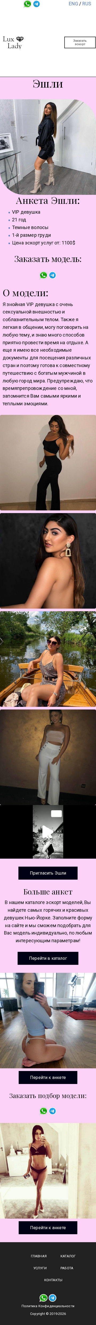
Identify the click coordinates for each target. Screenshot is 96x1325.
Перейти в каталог (48, 958)
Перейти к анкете (48, 1077)
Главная (53, 14)
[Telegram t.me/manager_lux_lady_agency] (37, 3)
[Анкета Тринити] (48, 1020)
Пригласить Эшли (48, 873)
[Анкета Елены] (48, 1171)
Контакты (53, 63)
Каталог (53, 26)
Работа (53, 51)
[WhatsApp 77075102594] (27, 3)
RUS (86, 3)
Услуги (53, 38)
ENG (73, 3)
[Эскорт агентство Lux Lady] (13, 42)
